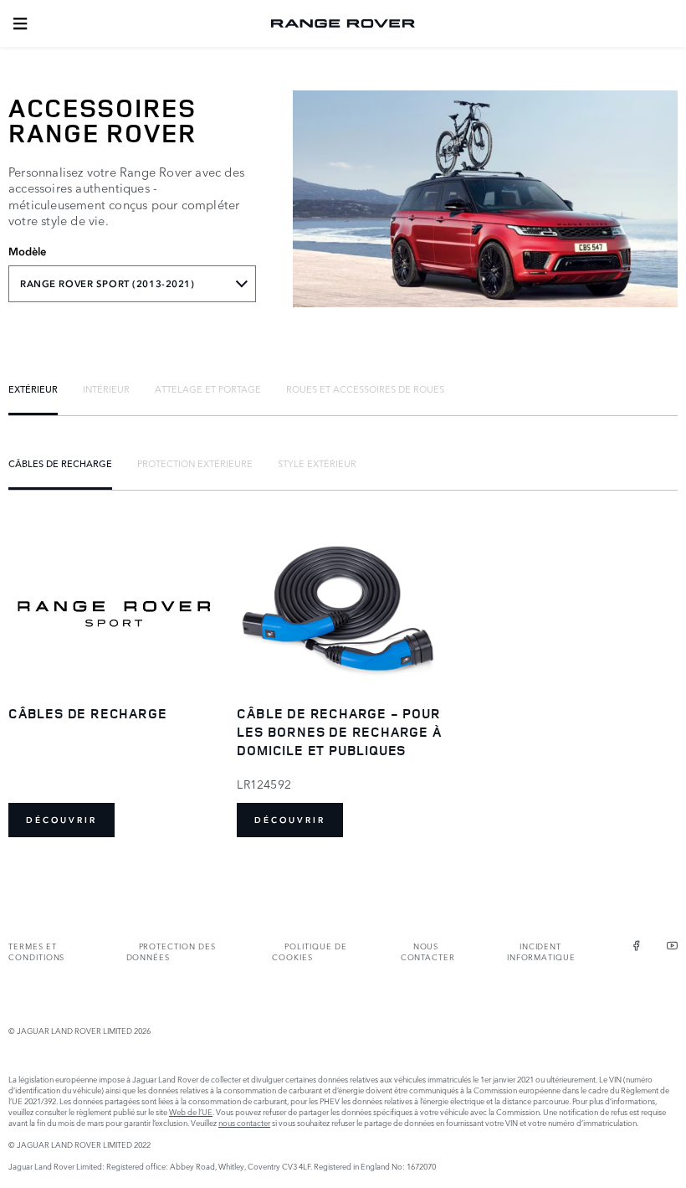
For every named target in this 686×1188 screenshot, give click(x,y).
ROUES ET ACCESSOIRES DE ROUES (365, 388)
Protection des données (171, 951)
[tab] (33, 388)
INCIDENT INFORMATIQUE (541, 951)
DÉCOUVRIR (61, 820)
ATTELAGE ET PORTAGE (208, 388)
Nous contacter (428, 951)
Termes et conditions (36, 951)
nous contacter (244, 1122)
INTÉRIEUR (106, 388)
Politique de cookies (309, 951)
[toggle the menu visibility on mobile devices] (20, 23)
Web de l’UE (190, 1111)
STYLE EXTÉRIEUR (317, 463)
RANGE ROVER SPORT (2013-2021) (107, 284)
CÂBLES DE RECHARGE (60, 463)
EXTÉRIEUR (33, 388)
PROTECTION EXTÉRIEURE (195, 463)
